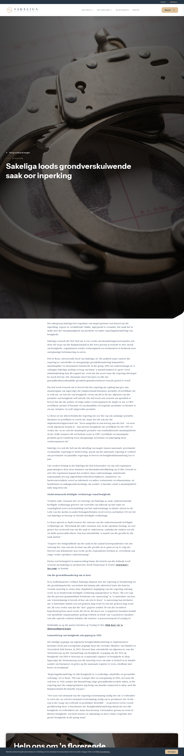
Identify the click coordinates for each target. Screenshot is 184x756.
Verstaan (172, 752)
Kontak (135, 10)
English (163, 2)
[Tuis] (22, 10)
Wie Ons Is (86, 10)
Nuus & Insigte (122, 10)
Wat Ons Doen (103, 10)
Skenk (168, 10)
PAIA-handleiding (103, 752)
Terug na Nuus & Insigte (19, 153)
